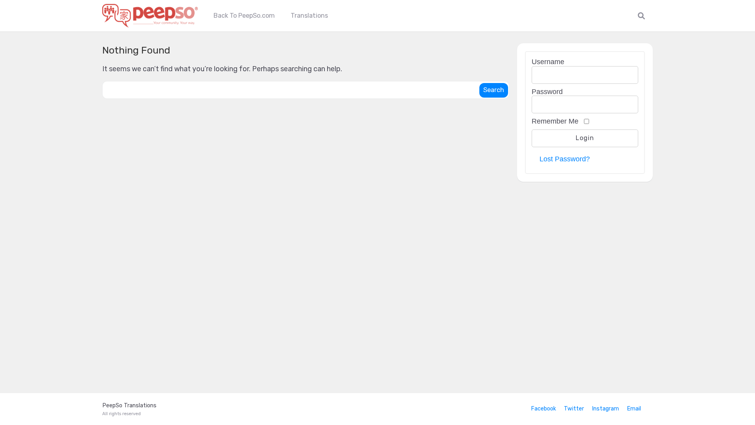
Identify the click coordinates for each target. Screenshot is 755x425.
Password (547, 92)
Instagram (605, 408)
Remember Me (555, 121)
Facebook (543, 408)
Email (634, 408)
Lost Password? (565, 159)
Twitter (574, 408)
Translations (309, 15)
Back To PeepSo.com (244, 15)
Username (548, 62)
